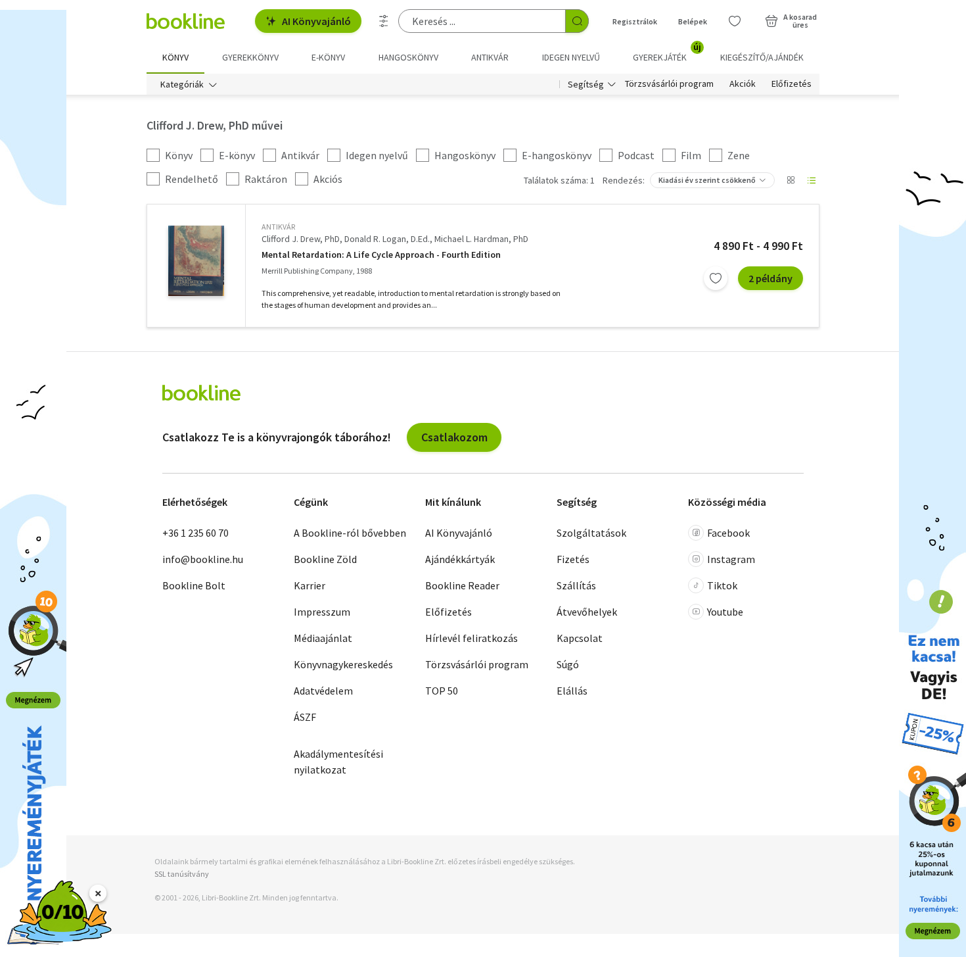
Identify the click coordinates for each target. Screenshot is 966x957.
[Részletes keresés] (384, 21)
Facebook (728, 532)
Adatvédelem (323, 690)
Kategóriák (182, 84)
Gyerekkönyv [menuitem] (250, 57)
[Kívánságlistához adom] (715, 278)
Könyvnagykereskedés (343, 664)
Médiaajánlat (323, 638)
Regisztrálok (634, 21)
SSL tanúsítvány (181, 874)
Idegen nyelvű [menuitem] (571, 57)
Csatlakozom (454, 437)
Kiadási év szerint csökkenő (707, 180)
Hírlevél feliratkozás (471, 638)
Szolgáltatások (591, 532)
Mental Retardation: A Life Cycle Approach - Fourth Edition (381, 254)
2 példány (770, 278)
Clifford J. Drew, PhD (301, 239)
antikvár (278, 227)
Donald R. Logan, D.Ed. (387, 239)
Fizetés (573, 559)
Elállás (572, 690)
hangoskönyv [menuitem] (408, 57)
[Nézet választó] (790, 180)
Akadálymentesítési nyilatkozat (338, 761)
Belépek (692, 21)
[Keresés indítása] (577, 21)
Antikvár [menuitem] (490, 57)
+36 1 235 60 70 (195, 532)
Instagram (731, 559)
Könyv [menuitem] (175, 57)
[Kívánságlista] (735, 21)
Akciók (742, 84)
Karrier (309, 585)
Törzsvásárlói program (669, 84)
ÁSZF (305, 717)
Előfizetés (791, 84)
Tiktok (722, 585)
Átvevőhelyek (587, 611)
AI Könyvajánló (316, 21)
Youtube (725, 611)
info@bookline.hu (202, 559)
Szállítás (576, 585)
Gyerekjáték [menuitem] (667, 52)
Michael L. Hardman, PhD (481, 239)
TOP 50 (441, 690)
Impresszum (322, 611)
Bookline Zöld (325, 559)
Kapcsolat (580, 638)
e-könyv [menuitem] (328, 57)
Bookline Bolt (193, 585)
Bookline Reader (462, 585)
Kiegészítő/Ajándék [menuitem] (762, 57)
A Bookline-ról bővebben (350, 532)
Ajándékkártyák (460, 559)
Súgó (568, 664)
